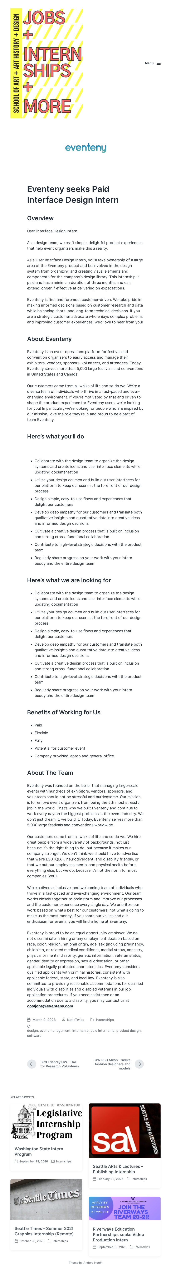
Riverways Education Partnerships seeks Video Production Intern (118, 1234)
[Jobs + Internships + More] (46, 63)
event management (55, 1030)
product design (128, 1030)
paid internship (102, 1030)
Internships (105, 1020)
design (32, 1030)
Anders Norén (92, 1262)
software (34, 1035)
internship (80, 1030)
